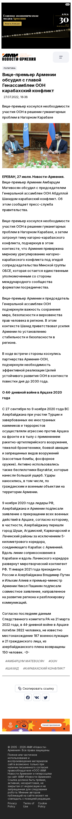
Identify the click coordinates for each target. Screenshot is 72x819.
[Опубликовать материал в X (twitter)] (46, 697)
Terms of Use (28, 805)
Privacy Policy (12, 805)
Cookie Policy (42, 805)
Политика (10, 68)
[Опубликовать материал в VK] (37, 697)
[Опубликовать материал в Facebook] (28, 697)
